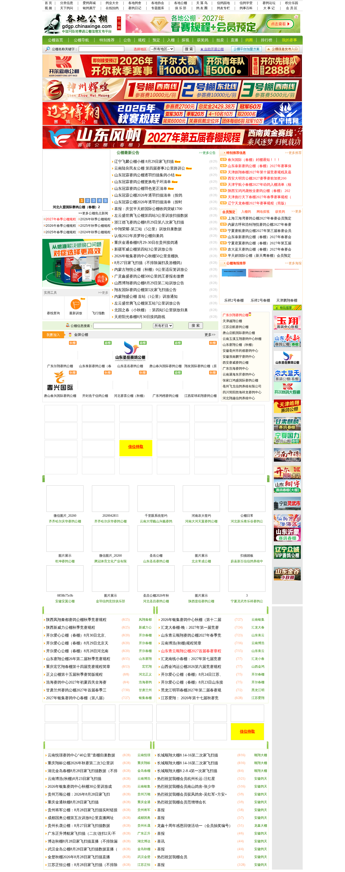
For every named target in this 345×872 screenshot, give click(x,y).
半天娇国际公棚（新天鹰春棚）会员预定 (259, 256)
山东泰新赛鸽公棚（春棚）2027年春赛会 (259, 237)
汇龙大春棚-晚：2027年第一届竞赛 (190, 628)
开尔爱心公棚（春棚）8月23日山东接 (192, 682)
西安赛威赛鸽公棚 (236, 362)
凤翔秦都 (145, 619)
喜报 (161, 810)
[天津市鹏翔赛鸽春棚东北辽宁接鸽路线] (287, 296)
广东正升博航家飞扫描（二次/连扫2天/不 (82, 834)
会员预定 (228, 212)
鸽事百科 (246, 8)
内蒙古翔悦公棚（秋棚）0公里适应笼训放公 (151, 270)
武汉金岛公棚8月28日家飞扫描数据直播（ (83, 849)
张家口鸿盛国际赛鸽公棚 (240, 380)
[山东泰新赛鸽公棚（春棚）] (95, 361)
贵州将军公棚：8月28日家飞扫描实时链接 (83, 810)
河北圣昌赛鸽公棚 (156, 601)
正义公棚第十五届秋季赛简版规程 (74, 674)
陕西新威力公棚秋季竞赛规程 (70, 628)
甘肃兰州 (145, 690)
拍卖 (220, 40)
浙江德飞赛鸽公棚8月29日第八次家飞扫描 (149, 222)
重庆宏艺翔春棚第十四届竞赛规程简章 (78, 667)
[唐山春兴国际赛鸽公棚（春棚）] (165, 361)
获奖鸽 (202, 40)
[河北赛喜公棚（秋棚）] (130, 391)
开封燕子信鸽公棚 (95, 396)
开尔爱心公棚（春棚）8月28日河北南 (77, 651)
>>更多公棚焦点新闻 (93, 213)
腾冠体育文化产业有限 (110, 561)
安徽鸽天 (260, 778)
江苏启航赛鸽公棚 (236, 327)
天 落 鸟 (202, 3)
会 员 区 (291, 8)
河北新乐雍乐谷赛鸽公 (247, 521)
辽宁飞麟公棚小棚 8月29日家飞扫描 (144, 162)
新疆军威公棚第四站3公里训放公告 (143, 249)
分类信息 (66, 3)
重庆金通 (143, 802)
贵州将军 (143, 810)
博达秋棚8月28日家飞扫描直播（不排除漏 (83, 841)
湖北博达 (143, 841)
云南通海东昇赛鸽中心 (239, 374)
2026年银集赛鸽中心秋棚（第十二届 (191, 620)
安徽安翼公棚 (65, 601)
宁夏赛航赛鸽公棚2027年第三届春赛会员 (259, 231)
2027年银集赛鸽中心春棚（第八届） (76, 698)
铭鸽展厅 (89, 8)
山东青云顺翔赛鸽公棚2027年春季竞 (191, 635)
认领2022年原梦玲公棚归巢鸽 (138, 236)
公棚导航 (81, 40)
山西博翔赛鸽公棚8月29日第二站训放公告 (149, 283)
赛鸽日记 (134, 8)
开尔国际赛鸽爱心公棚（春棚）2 (76, 207)
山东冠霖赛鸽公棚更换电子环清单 (142, 182)
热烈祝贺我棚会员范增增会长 (181, 802)
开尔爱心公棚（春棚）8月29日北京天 (77, 643)
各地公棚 (180, 3)
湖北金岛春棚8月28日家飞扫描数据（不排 (83, 771)
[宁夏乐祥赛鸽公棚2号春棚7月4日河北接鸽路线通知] (234, 296)
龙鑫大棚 (260, 825)
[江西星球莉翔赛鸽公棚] (201, 391)
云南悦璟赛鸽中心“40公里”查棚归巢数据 (81, 755)
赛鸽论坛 (269, 3)
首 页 (48, 3)
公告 (127, 40)
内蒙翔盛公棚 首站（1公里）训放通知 (146, 297)
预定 (156, 40)
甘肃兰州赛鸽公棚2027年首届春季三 (76, 690)
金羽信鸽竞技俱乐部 (110, 601)
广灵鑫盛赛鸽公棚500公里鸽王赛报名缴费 (149, 276)
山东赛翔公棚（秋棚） (239, 345)
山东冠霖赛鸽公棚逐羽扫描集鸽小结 (144, 175)
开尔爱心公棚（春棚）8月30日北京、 (77, 635)
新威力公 (145, 627)
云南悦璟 (143, 755)
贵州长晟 (143, 825)
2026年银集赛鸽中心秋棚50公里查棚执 (146, 256)
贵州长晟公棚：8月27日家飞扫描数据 (79, 826)
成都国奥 (143, 818)
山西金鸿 (257, 666)
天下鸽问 (66, 8)
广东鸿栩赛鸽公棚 (165, 396)
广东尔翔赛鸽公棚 (236, 315)
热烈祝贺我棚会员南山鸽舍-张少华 (186, 787)
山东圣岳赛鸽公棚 (130, 366)
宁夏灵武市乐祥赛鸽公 (247, 601)
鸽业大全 (112, 3)
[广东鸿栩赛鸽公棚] (165, 391)
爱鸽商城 (89, 3)
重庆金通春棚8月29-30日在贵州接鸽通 (146, 243)
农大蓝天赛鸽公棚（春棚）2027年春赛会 (259, 249)
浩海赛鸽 (145, 682)
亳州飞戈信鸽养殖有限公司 (242, 386)
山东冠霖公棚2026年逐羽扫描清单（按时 (148, 202)
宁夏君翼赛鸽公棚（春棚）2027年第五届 (259, 243)
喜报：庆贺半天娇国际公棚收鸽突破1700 (148, 209)
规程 (142, 40)
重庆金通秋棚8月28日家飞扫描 (73, 802)
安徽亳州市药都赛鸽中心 (240, 351)
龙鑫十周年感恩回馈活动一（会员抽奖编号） (195, 826)
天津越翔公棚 (232, 321)
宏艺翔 (147, 666)
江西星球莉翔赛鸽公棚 (200, 396)
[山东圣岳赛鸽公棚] (130, 361)
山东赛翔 (145, 659)
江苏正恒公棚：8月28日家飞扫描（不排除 (83, 865)
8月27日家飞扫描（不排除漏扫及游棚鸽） (149, 263)
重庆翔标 (143, 763)
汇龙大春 (257, 627)
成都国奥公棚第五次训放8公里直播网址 (81, 818)
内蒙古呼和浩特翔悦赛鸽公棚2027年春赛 (259, 224)
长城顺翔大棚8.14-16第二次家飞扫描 (187, 755)
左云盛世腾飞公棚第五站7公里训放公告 (147, 303)
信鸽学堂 (246, 3)
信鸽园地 (223, 3)
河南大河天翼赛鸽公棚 (201, 521)
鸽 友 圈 (202, 8)
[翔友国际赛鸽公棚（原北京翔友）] (201, 361)
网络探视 (263, 212)
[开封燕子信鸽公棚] (95, 391)
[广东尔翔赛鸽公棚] (60, 361)
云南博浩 (257, 643)
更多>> (210, 335)
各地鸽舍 (134, 3)
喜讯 (161, 841)
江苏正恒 (143, 865)
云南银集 (257, 619)
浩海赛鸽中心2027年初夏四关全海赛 (76, 682)
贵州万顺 (143, 794)
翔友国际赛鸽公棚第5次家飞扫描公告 (145, 290)
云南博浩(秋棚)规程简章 (181, 643)
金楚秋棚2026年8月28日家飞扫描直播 (79, 857)
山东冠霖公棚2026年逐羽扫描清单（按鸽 (148, 195)
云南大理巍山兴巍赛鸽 (156, 521)
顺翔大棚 (260, 755)
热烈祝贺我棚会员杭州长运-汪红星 (186, 779)
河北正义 (145, 674)
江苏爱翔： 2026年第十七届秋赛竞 (190, 698)
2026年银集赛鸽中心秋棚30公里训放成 (80, 787)
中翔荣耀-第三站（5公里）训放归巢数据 (148, 229)
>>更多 (103, 293)
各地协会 (157, 3)
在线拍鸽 (112, 8)
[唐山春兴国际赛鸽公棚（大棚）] (60, 391)
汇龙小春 (257, 659)
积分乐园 (291, 3)
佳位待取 (135, 447)
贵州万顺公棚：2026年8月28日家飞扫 (79, 794)
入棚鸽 (246, 212)
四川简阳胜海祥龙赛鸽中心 (242, 392)
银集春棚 (145, 698)
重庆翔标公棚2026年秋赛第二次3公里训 (81, 763)
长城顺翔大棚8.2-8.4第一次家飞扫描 (187, 771)
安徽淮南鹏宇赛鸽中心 (239, 357)
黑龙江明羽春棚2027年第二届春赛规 (191, 690)
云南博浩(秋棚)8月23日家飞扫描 (74, 779)
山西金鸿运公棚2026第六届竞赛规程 (191, 667)
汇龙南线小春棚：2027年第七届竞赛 (191, 659)
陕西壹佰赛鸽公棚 (201, 601)
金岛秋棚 (143, 849)
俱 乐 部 (180, 8)
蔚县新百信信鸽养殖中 (247, 561)
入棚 (171, 40)
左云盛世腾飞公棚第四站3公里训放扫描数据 (151, 216)
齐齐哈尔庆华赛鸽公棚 (65, 521)
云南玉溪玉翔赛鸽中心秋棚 (242, 339)
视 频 (48, 8)
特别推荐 (107, 40)
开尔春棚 (145, 635)
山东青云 (257, 635)
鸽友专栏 (223, 8)
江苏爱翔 (257, 698)
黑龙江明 (257, 690)
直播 (234, 40)
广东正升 (143, 833)
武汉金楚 (143, 857)
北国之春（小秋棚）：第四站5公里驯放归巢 (151, 310)
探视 (185, 40)
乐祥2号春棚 (234, 300)
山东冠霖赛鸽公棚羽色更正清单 (140, 189)
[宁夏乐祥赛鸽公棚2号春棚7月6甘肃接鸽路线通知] (260, 296)
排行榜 (266, 40)
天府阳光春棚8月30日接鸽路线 (139, 317)
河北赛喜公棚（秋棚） (130, 396)
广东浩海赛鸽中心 (236, 368)
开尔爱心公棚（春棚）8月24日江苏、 (192, 674)
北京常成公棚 (201, 561)
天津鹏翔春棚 (286, 300)
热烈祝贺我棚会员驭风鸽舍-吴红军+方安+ (192, 794)
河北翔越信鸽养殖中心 (239, 398)
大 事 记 (269, 8)
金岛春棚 (143, 771)
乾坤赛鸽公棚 (65, 561)
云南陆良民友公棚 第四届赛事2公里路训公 (149, 168)
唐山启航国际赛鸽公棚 (239, 333)
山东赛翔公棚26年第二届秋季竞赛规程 (78, 659)
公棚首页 (55, 40)
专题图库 (157, 8)
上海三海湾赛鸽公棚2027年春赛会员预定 (259, 218)
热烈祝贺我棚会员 (172, 857)
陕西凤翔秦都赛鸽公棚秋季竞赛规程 (76, 620)
